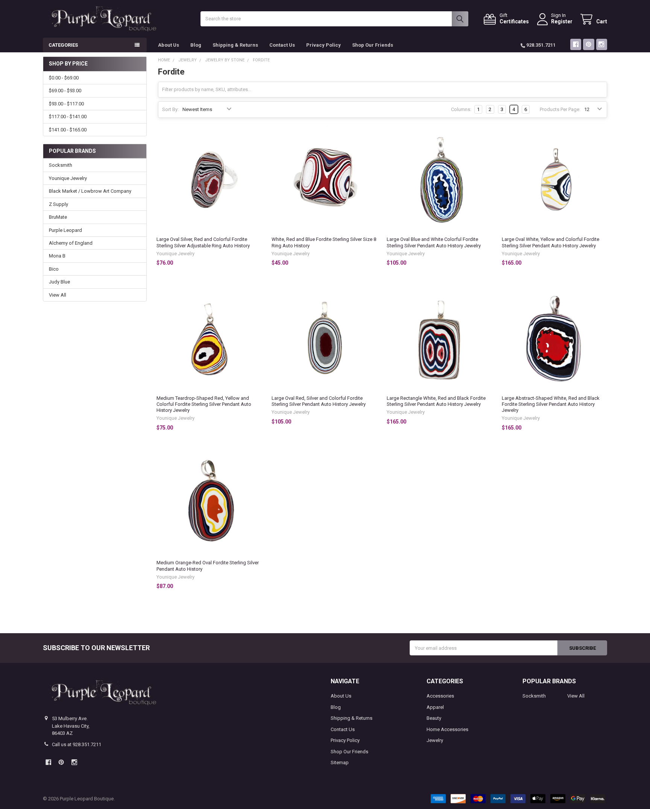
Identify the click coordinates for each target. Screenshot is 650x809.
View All (57, 295)
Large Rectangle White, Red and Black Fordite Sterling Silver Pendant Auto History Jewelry (436, 401)
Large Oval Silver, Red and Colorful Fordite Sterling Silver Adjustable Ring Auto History (203, 242)
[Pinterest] (588, 44)
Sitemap (340, 762)
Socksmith (60, 165)
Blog (195, 45)
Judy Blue (59, 282)
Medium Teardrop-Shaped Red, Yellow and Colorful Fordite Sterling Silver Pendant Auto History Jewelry (203, 404)
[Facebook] (575, 44)
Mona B (57, 256)
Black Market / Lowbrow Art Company (90, 191)
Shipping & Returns (235, 45)
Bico (54, 269)
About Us (168, 45)
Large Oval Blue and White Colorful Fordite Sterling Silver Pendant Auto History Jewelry (434, 242)
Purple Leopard (65, 230)
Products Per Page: (560, 109)
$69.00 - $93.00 (65, 90)
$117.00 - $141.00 (68, 116)
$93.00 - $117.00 (66, 104)
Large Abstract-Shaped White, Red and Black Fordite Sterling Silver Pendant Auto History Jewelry (551, 404)
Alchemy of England (71, 243)
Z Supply (58, 204)
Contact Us (282, 45)
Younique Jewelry (68, 178)
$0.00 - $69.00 (64, 78)
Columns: (461, 109)
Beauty (434, 718)
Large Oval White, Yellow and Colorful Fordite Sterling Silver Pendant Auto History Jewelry (550, 242)
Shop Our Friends (372, 45)
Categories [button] (63, 45)
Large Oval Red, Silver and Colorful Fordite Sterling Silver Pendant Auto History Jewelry (319, 401)
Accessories (440, 696)
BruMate (58, 217)
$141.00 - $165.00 (68, 130)
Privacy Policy (323, 45)
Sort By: (170, 109)
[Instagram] (601, 44)
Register (562, 21)
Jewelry (435, 740)
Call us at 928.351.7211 (76, 744)
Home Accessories (447, 729)
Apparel (435, 707)
